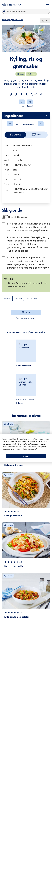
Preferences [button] (32, 449)
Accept (26, 456)
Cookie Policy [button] (27, 446)
